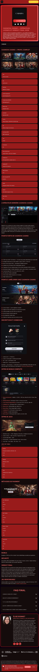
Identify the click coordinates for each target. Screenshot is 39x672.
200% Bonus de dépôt (33, 1)
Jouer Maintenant (19, 20)
